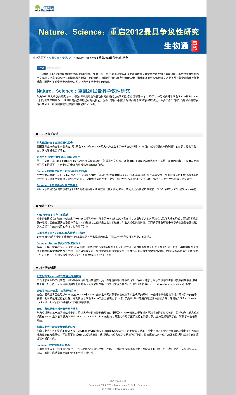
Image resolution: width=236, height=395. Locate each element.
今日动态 (54, 57)
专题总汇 (67, 57)
